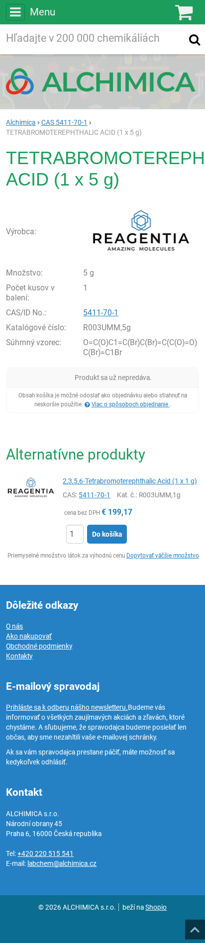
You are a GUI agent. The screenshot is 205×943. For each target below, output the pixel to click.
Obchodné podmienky (39, 646)
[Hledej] (195, 39)
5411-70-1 (100, 312)
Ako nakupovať (29, 636)
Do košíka (107, 534)
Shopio (156, 907)
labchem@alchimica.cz (62, 863)
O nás (14, 626)
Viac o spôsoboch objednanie (131, 404)
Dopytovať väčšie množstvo (162, 555)
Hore (194, 927)
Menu (42, 12)
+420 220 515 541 (45, 853)
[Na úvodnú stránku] (102, 81)
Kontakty (19, 656)
